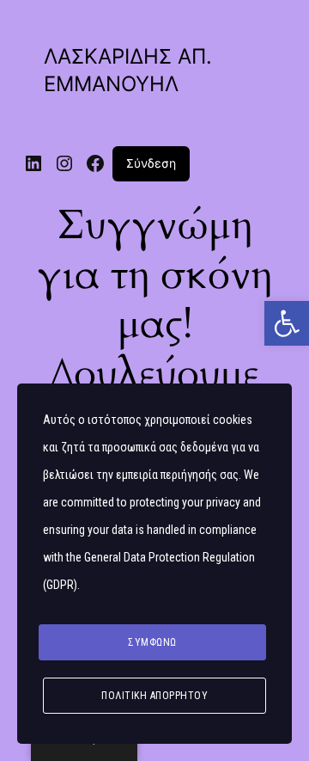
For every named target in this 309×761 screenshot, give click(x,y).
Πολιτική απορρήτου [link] (154, 696)
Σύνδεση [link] (151, 163)
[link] (286, 323)
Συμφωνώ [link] (152, 642)
